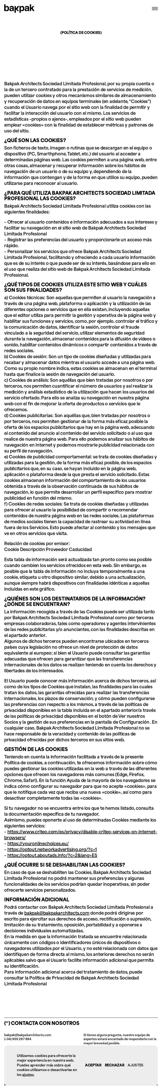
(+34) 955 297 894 (17, 1039)
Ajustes (135, 1065)
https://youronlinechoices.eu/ (38, 844)
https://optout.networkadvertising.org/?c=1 (52, 850)
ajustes (28, 1074)
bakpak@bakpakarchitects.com (56, 913)
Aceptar (93, 1065)
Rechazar (114, 1065)
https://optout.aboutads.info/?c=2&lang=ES (52, 856)
